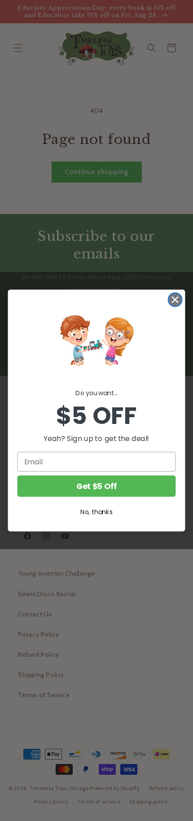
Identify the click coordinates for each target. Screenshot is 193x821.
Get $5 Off (96, 486)
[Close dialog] (175, 300)
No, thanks (96, 511)
